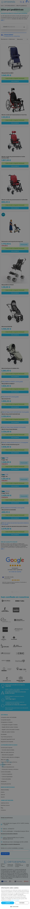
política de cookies (15, 900)
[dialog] (15, 897)
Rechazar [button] (22, 902)
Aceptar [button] (8, 902)
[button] (15, 906)
